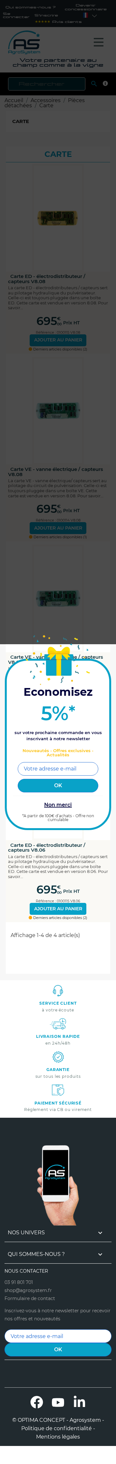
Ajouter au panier (58, 908)
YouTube (58, 1402)
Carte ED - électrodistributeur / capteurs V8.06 (46, 847)
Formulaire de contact (30, 1298)
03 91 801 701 (19, 1282)
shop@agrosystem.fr (28, 1290)
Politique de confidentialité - (58, 1428)
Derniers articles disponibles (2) (59, 918)
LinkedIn (79, 1402)
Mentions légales (58, 1437)
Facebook (36, 1402)
